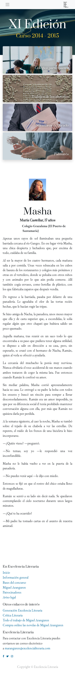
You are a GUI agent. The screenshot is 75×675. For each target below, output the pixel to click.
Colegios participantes (52, 68)
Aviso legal (9, 597)
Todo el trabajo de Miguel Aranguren (26, 620)
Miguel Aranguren (14, 587)
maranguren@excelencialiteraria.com (27, 648)
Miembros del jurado (52, 125)
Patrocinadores (12, 592)
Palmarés (61, 154)
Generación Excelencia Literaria (22, 610)
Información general (15, 577)
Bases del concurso (14, 582)
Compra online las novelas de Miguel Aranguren (33, 625)
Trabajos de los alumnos (50, 97)
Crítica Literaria (13, 615)
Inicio (6, 572)
